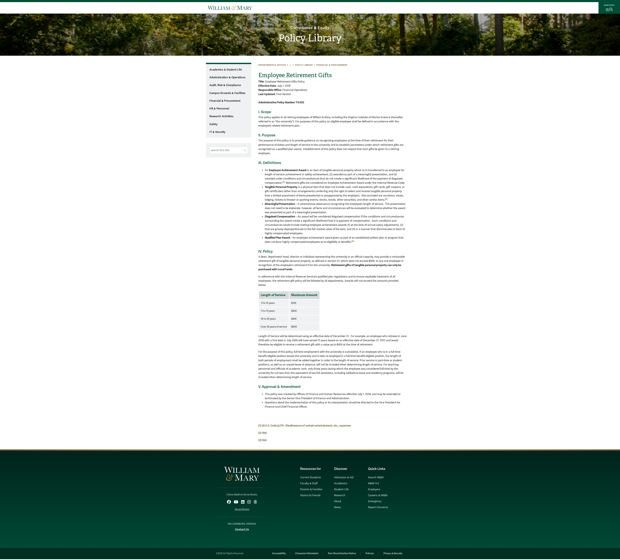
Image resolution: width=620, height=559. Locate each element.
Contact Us (242, 529)
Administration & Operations (227, 77)
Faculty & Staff (309, 483)
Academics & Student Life (225, 69)
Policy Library (310, 38)
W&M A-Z (373, 483)
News (337, 507)
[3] (352, 241)
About (337, 501)
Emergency (374, 501)
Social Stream (242, 509)
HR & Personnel (219, 108)
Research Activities (221, 116)
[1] (259, 425)
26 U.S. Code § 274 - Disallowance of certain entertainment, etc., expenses (306, 425)
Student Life (341, 489)
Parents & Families (311, 489)
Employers (374, 489)
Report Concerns (378, 507)
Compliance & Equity (310, 28)
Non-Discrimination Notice (342, 553)
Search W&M (376, 477)
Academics (340, 483)
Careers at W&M (378, 495)
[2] (386, 199)
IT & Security (217, 132)
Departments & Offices (272, 65)
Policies (370, 553)
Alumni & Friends (310, 495)
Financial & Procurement (332, 65)
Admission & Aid (343, 477)
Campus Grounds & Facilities (227, 93)
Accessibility (279, 553)
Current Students (310, 477)
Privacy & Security (392, 553)
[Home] (230, 8)
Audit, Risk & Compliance (225, 85)
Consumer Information (307, 553)
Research (339, 495)
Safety (213, 124)
